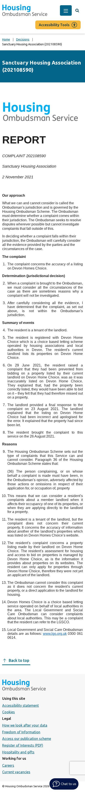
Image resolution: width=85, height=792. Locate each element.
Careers (8, 765)
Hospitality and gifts (18, 752)
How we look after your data (24, 725)
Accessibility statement (20, 705)
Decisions (22, 39)
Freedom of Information (21, 732)
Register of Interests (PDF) (22, 745)
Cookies (8, 712)
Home (6, 39)
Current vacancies (16, 772)
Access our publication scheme (26, 739)
